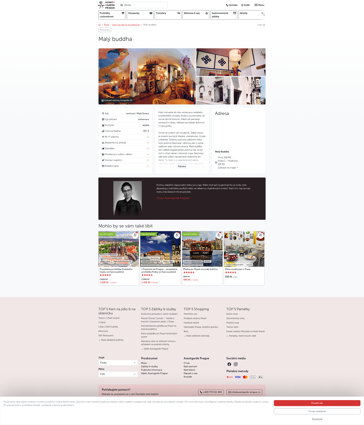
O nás (187, 363)
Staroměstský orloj (235, 318)
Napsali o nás (190, 373)
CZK (102, 374)
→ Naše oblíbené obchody (197, 336)
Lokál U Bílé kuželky (108, 326)
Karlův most (232, 314)
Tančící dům (232, 327)
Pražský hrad (232, 322)
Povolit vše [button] (317, 403)
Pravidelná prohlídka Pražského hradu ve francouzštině (116, 270)
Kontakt (188, 376)
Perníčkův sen (190, 314)
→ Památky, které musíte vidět (241, 336)
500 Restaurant (105, 335)
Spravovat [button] (317, 419)
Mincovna (103, 331)
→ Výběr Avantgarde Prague (154, 348)
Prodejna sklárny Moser (195, 318)
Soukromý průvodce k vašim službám (159, 314)
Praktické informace (151, 370)
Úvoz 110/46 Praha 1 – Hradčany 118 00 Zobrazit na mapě (228, 162)
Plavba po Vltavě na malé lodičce (200, 269)
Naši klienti (189, 370)
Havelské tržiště (191, 322)
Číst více (182, 166)
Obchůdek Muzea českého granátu (201, 327)
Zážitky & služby (149, 366)
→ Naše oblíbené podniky (111, 340)
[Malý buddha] (147, 76)
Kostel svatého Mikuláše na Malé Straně (245, 331)
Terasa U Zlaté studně (108, 318)
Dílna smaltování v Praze (238, 269)
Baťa (186, 331)
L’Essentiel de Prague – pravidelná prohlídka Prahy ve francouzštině (159, 270)
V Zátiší (102, 322)
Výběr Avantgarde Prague (154, 373)
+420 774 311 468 (212, 392)
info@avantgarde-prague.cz (245, 392)
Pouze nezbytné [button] (317, 411)
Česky (103, 362)
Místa (144, 363)
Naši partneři (190, 366)
